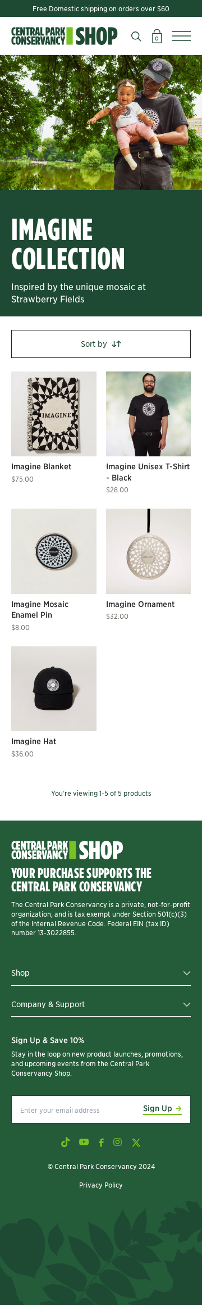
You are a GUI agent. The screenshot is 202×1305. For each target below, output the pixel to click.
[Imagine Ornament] (148, 551)
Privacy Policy (101, 1184)
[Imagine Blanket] (54, 414)
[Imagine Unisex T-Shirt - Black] (148, 414)
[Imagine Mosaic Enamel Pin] (54, 551)
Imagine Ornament (140, 604)
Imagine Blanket (41, 466)
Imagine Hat (33, 741)
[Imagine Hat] (54, 689)
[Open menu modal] (181, 36)
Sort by (94, 343)
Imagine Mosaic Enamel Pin (39, 609)
